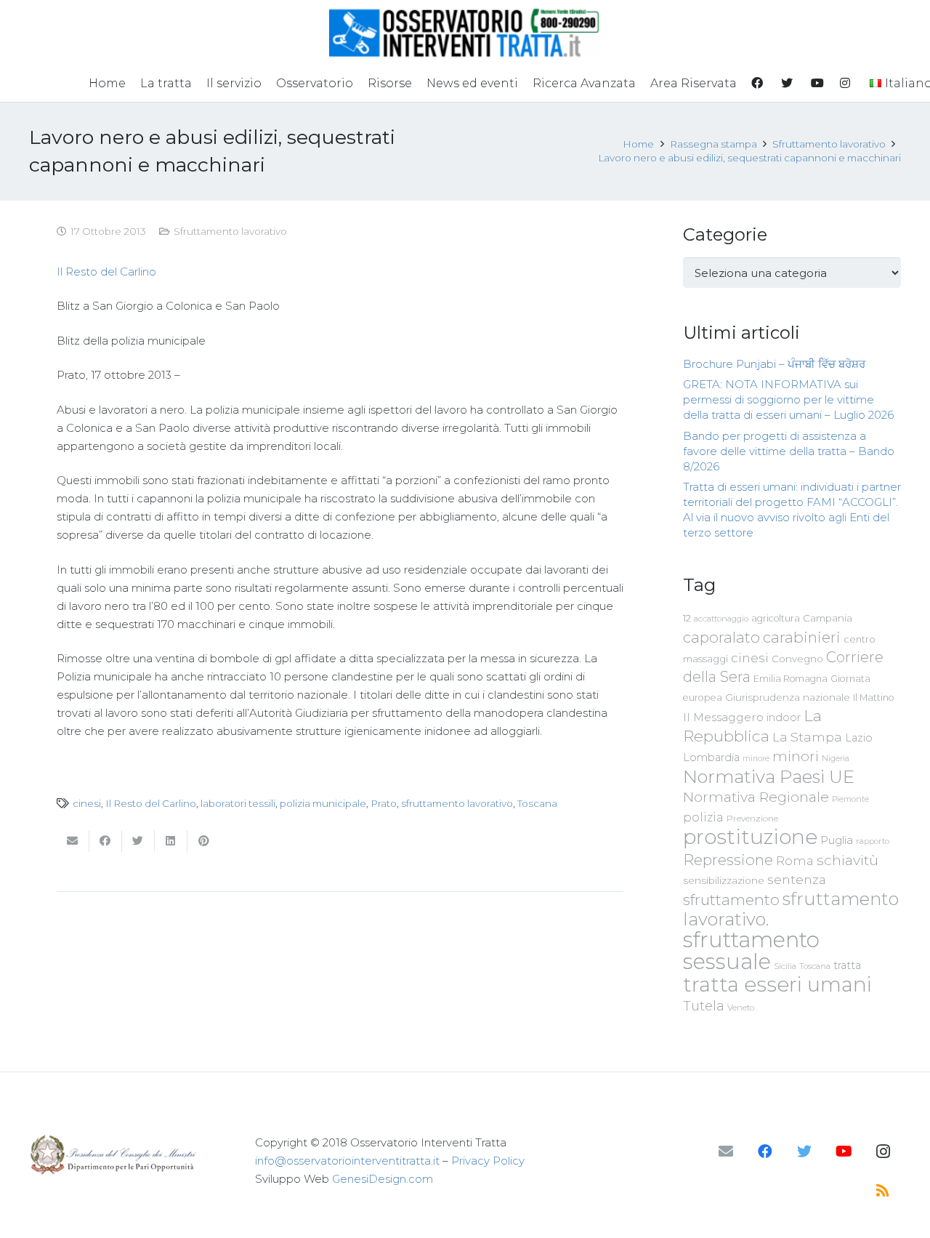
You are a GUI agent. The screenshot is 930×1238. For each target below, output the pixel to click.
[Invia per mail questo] (73, 841)
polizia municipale (323, 803)
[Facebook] (765, 1151)
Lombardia (711, 757)
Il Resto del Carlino (106, 271)
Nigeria (835, 758)
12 (687, 618)
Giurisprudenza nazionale (787, 697)
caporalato (721, 637)
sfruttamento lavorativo (457, 803)
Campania (827, 618)
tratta (847, 965)
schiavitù (847, 860)
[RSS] (883, 1191)
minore (756, 758)
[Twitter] (804, 1151)
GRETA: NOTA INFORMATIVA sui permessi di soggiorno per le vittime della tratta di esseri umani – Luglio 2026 (788, 399)
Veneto (740, 1007)
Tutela (703, 1005)
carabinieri (802, 637)
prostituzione (750, 836)
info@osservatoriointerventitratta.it (347, 1160)
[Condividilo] (105, 841)
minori (795, 756)
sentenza (796, 879)
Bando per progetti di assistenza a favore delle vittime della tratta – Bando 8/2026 (788, 451)
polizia (703, 817)
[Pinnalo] (203, 841)
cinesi (87, 803)
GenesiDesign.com (382, 1179)
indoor (784, 717)
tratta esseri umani (777, 984)
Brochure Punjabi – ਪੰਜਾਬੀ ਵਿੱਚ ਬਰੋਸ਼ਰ (774, 364)
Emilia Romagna (790, 678)
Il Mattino (873, 697)
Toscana (537, 803)
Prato (384, 803)
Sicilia (785, 966)
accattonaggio (721, 619)
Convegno (797, 658)
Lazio (859, 737)
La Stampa (807, 736)
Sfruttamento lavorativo (230, 231)
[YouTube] (843, 1151)
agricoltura (775, 618)
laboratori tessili (238, 803)
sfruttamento (731, 900)
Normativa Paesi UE (768, 776)
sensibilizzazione (723, 880)
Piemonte (850, 799)
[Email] (726, 1151)
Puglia (836, 840)
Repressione (728, 860)
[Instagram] (883, 1151)
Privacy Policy (488, 1160)
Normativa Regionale (756, 796)
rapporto (872, 841)
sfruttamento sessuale (751, 950)
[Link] (465, 32)
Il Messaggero (723, 717)
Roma (795, 860)
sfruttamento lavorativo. (791, 909)
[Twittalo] (138, 841)
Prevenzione (752, 818)
